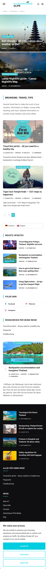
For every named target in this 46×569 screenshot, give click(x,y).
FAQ (4, 517)
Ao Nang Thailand (23, 167)
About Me (6, 505)
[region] (23, 545)
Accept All (24, 546)
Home (5, 11)
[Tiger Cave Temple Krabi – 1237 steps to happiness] (23, 177)
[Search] (42, 4)
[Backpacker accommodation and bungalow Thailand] (10, 258)
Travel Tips (13, 11)
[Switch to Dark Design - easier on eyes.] (38, 4)
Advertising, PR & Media (12, 513)
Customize (24, 554)
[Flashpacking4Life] (23, 4)
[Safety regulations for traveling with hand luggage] (10, 455)
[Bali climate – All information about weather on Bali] (23, 33)
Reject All (24, 563)
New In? (6, 501)
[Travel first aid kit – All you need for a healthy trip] (23, 131)
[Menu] (4, 4)
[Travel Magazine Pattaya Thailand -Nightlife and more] (10, 245)
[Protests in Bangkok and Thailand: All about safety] (10, 442)
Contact (6, 509)
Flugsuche (7, 330)
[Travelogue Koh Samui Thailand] (10, 415)
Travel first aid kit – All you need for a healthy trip (21, 326)
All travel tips (23, 121)
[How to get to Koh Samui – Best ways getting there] (10, 271)
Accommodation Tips (23, 343)
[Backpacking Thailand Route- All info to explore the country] (10, 429)
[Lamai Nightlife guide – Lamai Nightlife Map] (23, 70)
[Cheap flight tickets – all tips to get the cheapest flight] (10, 285)
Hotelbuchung (8, 334)
